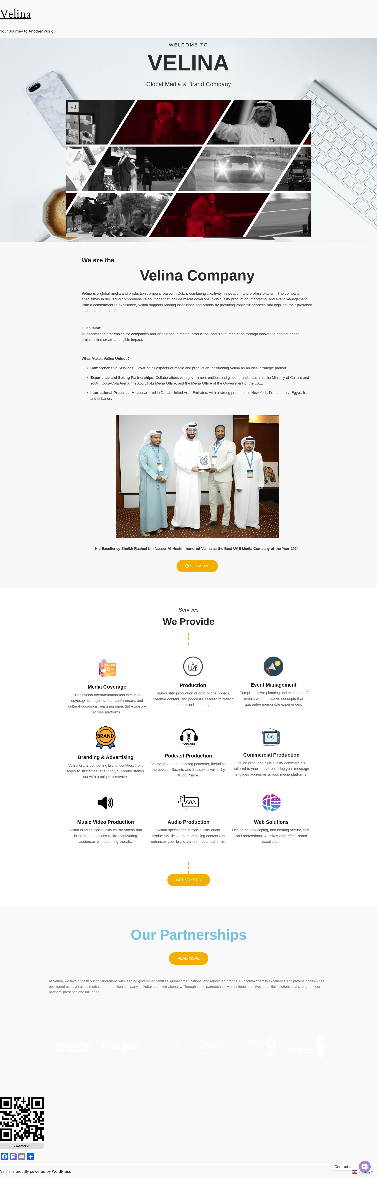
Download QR (22, 1145)
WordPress (61, 1171)
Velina (15, 14)
